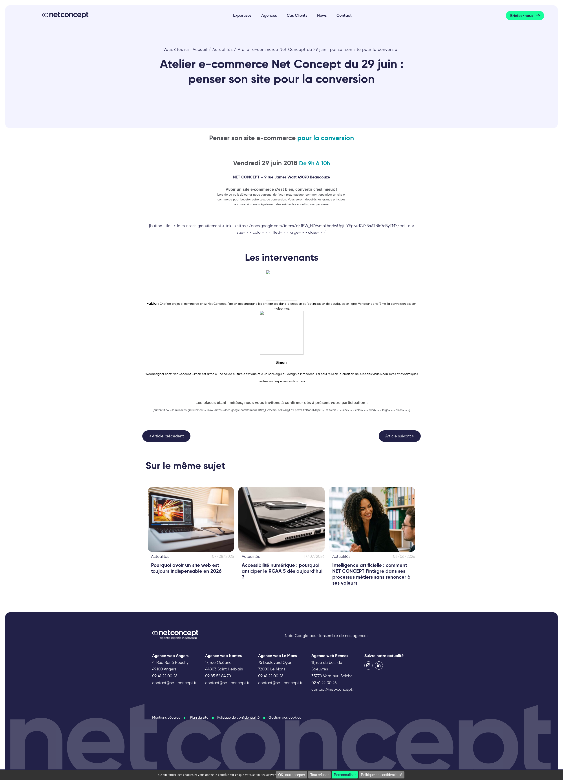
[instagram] (368, 665)
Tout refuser (319, 775)
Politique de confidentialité (381, 775)
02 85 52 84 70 (218, 676)
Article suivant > (399, 436)
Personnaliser (345, 775)
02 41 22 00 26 (164, 676)
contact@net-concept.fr (174, 682)
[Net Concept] (65, 15)
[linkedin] (379, 665)
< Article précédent (166, 436)
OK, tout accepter (291, 775)
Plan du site (199, 717)
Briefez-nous (521, 15)
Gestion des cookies (285, 717)
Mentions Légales (166, 717)
